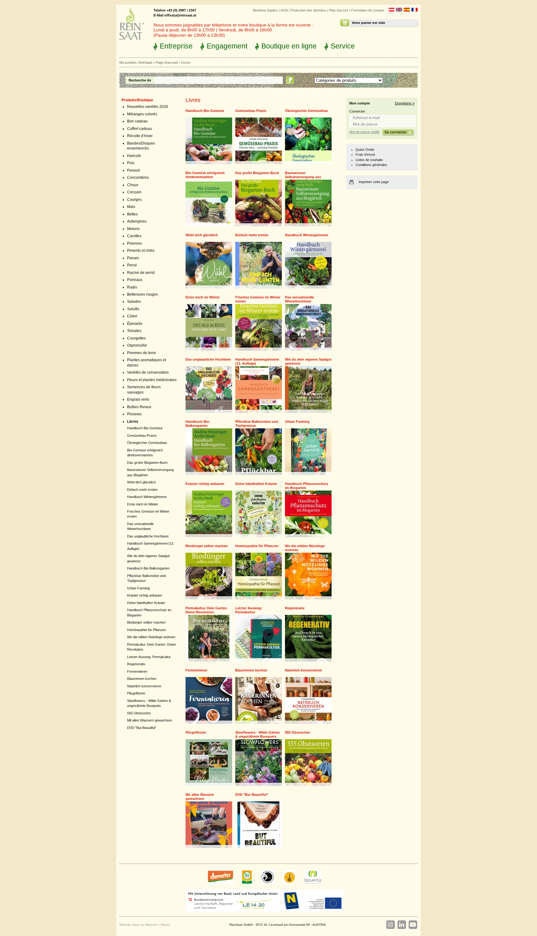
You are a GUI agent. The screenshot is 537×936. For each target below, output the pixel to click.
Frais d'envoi (365, 154)
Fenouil (133, 170)
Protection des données (308, 10)
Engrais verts (138, 399)
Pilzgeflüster (136, 693)
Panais (133, 258)
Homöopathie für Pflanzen (146, 630)
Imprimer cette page (374, 182)
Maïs (131, 207)
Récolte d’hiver (140, 136)
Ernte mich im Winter (142, 504)
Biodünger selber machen (146, 622)
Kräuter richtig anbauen (144, 595)
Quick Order (365, 149)
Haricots (134, 156)
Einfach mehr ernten (142, 489)
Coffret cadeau (139, 129)
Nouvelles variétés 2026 (147, 106)
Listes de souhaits (369, 160)
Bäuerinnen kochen (141, 678)
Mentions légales (265, 10)
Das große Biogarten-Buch (147, 462)
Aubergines (137, 221)
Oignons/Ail (137, 345)
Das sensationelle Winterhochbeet (299, 299)
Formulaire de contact (367, 10)
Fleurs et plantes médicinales (152, 380)
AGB (284, 10)
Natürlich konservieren (144, 686)
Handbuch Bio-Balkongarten (148, 568)
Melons (133, 229)
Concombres (138, 177)
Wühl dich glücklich (141, 482)
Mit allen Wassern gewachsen (149, 720)
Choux (132, 185)
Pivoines (134, 414)
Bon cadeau (137, 121)
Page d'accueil (166, 62)
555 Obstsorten (139, 713)
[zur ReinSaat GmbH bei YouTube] (413, 925)
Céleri (132, 316)
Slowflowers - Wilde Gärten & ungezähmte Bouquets (257, 734)
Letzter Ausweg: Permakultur (149, 657)
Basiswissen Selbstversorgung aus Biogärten (303, 177)
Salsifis (133, 309)
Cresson (134, 192)
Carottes (134, 236)
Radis (132, 287)
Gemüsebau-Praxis (142, 435)
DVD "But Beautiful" (141, 728)
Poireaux (134, 280)
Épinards (134, 323)
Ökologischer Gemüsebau (147, 443)
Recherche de (140, 80)
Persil (132, 265)
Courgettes (136, 338)
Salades (134, 301)
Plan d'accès (338, 10)
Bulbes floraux (139, 407)
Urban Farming (138, 588)
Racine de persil (141, 272)
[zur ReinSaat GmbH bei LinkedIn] (401, 925)
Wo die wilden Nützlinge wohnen (151, 637)
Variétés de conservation (148, 372)
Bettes (132, 214)
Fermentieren (137, 671)
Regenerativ (136, 664)
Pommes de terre (141, 353)
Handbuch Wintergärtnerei (147, 497)
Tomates (134, 331)
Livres (132, 421)
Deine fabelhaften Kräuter (146, 603)
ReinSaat (145, 62)
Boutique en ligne (289, 46)
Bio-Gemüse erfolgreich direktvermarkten (205, 175)
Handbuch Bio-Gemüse (145, 428)
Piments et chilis (140, 250)
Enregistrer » (405, 103)
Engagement (227, 46)
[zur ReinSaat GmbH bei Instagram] (390, 925)
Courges (134, 199)
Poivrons (134, 243)
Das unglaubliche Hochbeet (147, 536)
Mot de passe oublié (364, 132)
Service (343, 46)
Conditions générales (371, 165)
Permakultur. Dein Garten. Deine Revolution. (206, 610)
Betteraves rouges (142, 294)
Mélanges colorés (142, 114)
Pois (131, 163)
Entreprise (176, 46)
